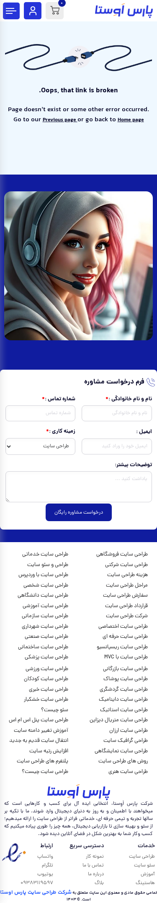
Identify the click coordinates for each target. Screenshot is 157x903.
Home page (131, 120)
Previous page (60, 120)
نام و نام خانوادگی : (130, 399)
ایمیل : (144, 432)
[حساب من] (32, 10)
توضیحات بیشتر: (133, 465)
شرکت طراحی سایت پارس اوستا (36, 892)
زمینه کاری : (62, 432)
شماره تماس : (60, 399)
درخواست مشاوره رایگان (78, 513)
